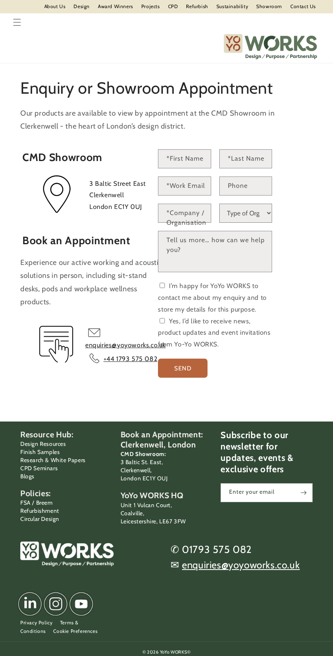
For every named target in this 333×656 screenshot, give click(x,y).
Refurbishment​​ (39, 510)
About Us (55, 6)
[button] (17, 22)
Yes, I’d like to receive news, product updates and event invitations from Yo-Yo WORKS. (214, 332)
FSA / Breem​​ (36, 502)
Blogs (27, 476)
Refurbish (197, 6)
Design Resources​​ (43, 443)
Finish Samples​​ (40, 452)
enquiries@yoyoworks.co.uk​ (241, 565)
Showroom (269, 6)
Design (82, 6)
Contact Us (303, 6)
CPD (173, 6)
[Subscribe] (303, 492)
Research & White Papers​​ (53, 460)
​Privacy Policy (36, 622)
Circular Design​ (39, 519)
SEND (183, 368)
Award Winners (115, 6)
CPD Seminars (39, 468)
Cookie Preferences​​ (75, 631)
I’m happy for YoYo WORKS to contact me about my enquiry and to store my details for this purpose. (212, 297)
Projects (150, 6)
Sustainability (232, 6)
